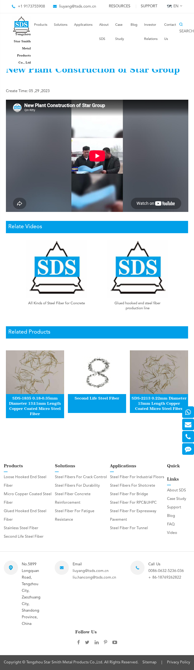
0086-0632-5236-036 (166, 571)
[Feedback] (188, 449)
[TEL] (188, 436)
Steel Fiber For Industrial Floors (137, 477)
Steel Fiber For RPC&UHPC (133, 503)
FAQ (171, 524)
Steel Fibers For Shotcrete (132, 486)
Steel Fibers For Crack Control (81, 477)
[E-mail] (188, 424)
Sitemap (149, 663)
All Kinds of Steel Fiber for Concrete (56, 303)
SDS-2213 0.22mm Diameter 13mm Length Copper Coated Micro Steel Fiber (159, 403)
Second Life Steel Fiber (97, 398)
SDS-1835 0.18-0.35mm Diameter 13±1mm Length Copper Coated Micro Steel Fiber (35, 406)
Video (172, 533)
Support (149, 6)
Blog (134, 24)
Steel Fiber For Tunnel (129, 528)
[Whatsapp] (188, 412)
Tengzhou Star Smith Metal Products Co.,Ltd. (65, 662)
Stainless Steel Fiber (21, 528)
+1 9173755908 (31, 6)
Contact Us (170, 32)
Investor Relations (151, 32)
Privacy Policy (178, 663)
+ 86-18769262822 (164, 578)
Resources (119, 6)
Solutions (60, 24)
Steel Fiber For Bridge (129, 494)
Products (40, 24)
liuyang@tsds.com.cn (77, 6)
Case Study (119, 32)
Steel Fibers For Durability (77, 486)
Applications (83, 24)
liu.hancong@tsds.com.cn (94, 578)
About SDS (104, 32)
